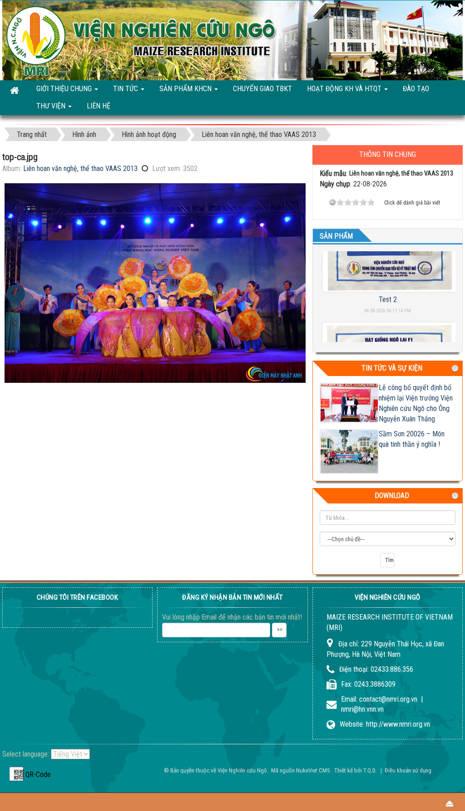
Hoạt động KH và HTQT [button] (345, 88)
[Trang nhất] (15, 89)
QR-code (16, 774)
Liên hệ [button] (98, 106)
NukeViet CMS (313, 770)
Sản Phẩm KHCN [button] (186, 88)
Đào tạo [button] (416, 88)
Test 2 (387, 287)
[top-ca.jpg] (155, 283)
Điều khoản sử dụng (408, 770)
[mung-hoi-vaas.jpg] (15, 294)
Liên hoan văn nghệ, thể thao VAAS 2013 (80, 168)
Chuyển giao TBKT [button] (262, 88)
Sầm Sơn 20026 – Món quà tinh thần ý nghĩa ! (412, 439)
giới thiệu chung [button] (65, 88)
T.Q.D (369, 770)
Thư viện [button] (51, 106)
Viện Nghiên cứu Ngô (242, 770)
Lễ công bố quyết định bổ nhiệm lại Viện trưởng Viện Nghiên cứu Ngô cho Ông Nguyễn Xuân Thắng (416, 403)
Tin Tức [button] (126, 88)
